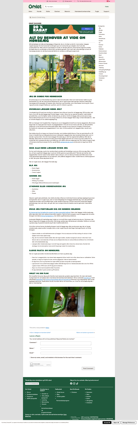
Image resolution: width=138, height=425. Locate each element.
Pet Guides (88, 389)
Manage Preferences (129, 422)
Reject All (116, 422)
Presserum (30, 396)
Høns (47, 327)
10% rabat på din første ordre (85, 1)
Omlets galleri (61, 396)
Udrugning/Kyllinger (104, 69)
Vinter (100, 80)
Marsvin (101, 57)
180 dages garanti (68, 1)
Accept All (107, 422)
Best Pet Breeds (74, 389)
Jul (99, 42)
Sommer (101, 65)
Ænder (101, 30)
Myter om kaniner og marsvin (85, 332)
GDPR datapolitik (32, 398)
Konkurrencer (103, 51)
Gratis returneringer (52, 1)
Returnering (45, 402)
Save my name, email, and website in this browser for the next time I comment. (56, 357)
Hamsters (89, 392)
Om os (29, 392)
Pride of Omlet (103, 63)
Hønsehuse (102, 38)
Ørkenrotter (102, 61)
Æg (100, 28)
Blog (58, 394)
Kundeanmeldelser (32, 394)
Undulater (102, 78)
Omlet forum (60, 392)
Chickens (74, 392)
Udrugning (89, 400)
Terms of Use (73, 416)
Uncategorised (103, 76)
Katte (100, 47)
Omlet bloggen (35, 23)
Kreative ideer (103, 53)
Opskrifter (102, 59)
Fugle (100, 32)
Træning (101, 67)
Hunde (101, 40)
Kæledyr (101, 49)
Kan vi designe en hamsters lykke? (41, 332)
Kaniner (101, 44)
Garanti (44, 404)
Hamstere (102, 34)
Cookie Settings (75, 419)
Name (32, 348)
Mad (100, 55)
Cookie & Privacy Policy (75, 417)
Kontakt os (45, 393)
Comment (33, 342)
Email (32, 353)
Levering (44, 400)
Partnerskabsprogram (62, 400)
